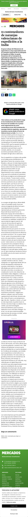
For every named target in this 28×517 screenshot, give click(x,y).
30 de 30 (17, 487)
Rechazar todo (14, 513)
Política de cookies (11, 502)
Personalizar (14, 510)
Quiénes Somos (6, 477)
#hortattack (16, 8)
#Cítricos (3, 8)
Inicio (3, 475)
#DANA (9, 8)
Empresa (17, 479)
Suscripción (5, 485)
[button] (25, 14)
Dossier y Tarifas (7, 479)
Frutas (17, 475)
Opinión (17, 485)
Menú (2, 26)
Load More (14, 445)
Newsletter (5, 483)
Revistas (4, 481)
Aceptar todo (14, 506)
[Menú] (5, 26)
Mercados (18, 481)
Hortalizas (18, 477)
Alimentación (19, 483)
